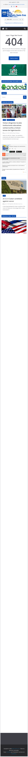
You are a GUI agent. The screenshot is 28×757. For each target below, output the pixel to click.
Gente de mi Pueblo (10, 119)
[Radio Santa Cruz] (3, 28)
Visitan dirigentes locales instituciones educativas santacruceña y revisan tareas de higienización (12, 126)
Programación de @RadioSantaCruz (14, 23)
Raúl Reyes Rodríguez (15, 133)
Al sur (4, 119)
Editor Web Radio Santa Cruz (16, 203)
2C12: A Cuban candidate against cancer (12, 200)
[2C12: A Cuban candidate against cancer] (14, 187)
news (4, 195)
